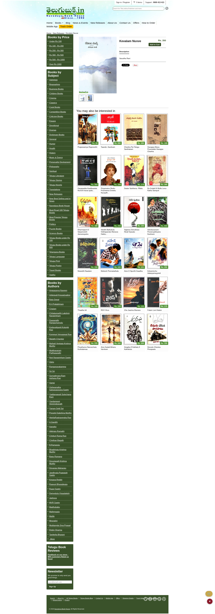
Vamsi (52, 383)
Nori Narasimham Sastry (60, 358)
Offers (136, 23)
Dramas (52, 130)
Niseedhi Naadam (85, 271)
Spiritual (53, 171)
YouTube (155, 599)
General (52, 139)
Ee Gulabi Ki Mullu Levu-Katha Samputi (157, 189)
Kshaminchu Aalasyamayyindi (154, 272)
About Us (112, 23)
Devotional (54, 125)
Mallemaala (54, 512)
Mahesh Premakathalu (110, 271)
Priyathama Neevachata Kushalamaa (87, 348)
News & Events (80, 23)
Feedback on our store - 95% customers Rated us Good (58, 557)
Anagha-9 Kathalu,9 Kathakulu (132, 348)
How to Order (148, 23)
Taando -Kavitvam (108, 147)
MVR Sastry (54, 503)
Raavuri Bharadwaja (58, 484)
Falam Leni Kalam (154, 310)
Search (52, 598)
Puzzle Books (55, 229)
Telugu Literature (56, 176)
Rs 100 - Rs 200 (56, 46)
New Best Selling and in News (60, 200)
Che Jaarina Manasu (132, 310)
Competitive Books (57, 112)
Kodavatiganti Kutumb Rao (59, 328)
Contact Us (125, 23)
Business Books (56, 89)
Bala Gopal (54, 300)
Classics (53, 103)
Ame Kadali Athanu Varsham (108, 348)
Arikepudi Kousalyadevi (59, 295)
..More (52, 539)
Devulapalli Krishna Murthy (58, 462)
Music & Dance (56, 157)
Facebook (150, 599)
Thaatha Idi (82, 310)
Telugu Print (54, 261)
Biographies (54, 84)
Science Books (56, 233)
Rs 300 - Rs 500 (56, 55)
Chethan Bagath (56, 440)
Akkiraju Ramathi (56, 431)
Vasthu (52, 275)
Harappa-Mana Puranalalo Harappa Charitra (155, 149)
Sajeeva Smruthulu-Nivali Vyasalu (132, 231)
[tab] (124, 52)
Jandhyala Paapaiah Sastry (58, 474)
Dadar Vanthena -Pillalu (133, 188)
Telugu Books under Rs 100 (59, 239)
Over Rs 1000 (55, 64)
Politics (52, 224)
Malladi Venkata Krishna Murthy (60, 344)
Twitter (146, 599)
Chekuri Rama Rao (57, 436)
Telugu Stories (55, 180)
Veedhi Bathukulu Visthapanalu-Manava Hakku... (109, 232)
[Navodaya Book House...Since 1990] (65, 17)
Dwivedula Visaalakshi (59, 493)
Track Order (66, 26)
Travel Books (55, 270)
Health (52, 148)
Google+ (159, 599)
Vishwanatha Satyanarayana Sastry (59, 388)
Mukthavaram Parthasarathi (55, 351)
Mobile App (52, 26)
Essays (52, 121)
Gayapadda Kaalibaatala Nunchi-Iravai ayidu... (87, 189)
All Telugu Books (72, 598)
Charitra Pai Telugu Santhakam (131, 148)
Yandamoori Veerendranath (55, 402)
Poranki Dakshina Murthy (60, 413)
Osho (51, 362)
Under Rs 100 (55, 41)
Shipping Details (128, 598)
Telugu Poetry (55, 266)
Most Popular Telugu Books (58, 218)
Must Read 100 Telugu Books (59, 211)
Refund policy (57, 600)
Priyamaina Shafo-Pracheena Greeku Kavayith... (108, 190)
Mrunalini (53, 521)
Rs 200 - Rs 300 (56, 51)
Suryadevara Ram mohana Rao (57, 377)
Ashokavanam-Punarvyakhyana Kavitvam (154, 232)
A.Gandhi (53, 422)
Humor (52, 144)
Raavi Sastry (55, 489)
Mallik (51, 516)
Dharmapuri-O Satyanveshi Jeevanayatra (83, 232)
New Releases (98, 23)
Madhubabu (54, 507)
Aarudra (52, 427)
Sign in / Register (123, 2)
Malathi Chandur (56, 339)
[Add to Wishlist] (163, 44)
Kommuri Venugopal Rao (60, 334)
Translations (54, 189)
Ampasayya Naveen (58, 290)
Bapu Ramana (55, 457)
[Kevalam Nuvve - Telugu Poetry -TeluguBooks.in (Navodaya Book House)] (82, 98)
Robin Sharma (55, 530)
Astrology (53, 80)
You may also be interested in (95, 111)
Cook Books (54, 107)
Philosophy (54, 167)
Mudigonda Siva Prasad (60, 525)
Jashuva (53, 498)
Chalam (52, 309)
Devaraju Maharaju (57, 468)
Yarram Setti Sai (56, 408)
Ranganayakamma (57, 367)
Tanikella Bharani (57, 535)
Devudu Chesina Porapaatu (154, 348)
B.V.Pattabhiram (56, 304)
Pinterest (164, 599)
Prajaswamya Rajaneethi (87, 147)
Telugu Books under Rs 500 (59, 246)
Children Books (56, 93)
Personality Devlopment (59, 162)
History (52, 153)
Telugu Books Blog (86, 598)
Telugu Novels (55, 185)
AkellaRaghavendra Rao (60, 418)
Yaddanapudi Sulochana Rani (60, 395)
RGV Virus (105, 310)
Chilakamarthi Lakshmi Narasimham (59, 314)
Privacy (67, 600)
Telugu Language (57, 257)
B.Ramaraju (54, 445)
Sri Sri (52, 371)
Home (50, 23)
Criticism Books (56, 116)
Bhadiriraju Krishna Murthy (57, 451)
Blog (68, 23)
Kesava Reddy (55, 480)
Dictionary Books (56, 135)
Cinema (52, 98)
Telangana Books (57, 252)
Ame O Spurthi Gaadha (133, 271)
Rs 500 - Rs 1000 (57, 60)
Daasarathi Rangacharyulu (56, 321)
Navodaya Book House (59, 206)
